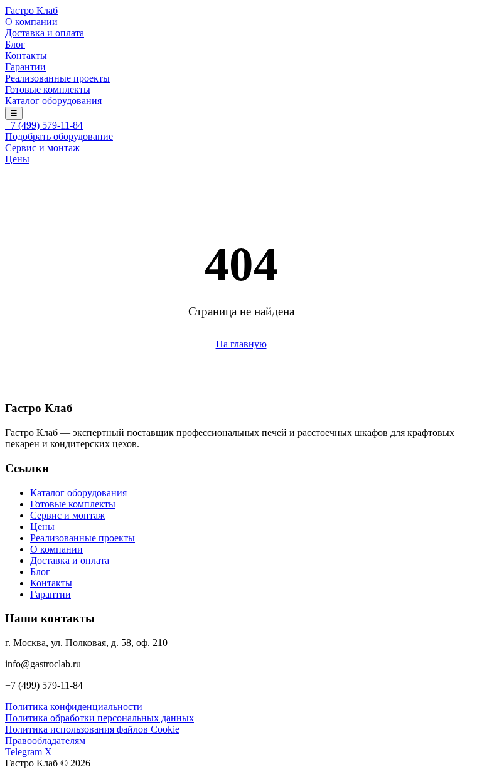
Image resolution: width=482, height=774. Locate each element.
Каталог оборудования (53, 100)
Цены (17, 159)
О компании (31, 21)
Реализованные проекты (57, 78)
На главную (241, 344)
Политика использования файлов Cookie (92, 729)
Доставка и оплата (44, 33)
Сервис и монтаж (42, 147)
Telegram (23, 751)
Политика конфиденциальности (73, 706)
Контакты (26, 55)
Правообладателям (45, 740)
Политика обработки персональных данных (99, 718)
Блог (15, 44)
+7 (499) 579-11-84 (44, 125)
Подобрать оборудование (59, 136)
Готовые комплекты (47, 89)
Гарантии (25, 66)
